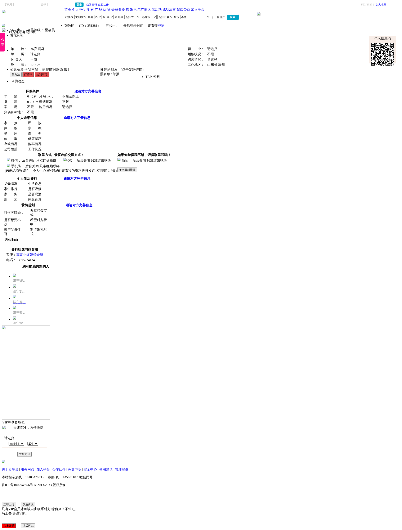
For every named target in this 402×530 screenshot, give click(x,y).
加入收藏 (381, 4)
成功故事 (169, 9)
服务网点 (27, 469)
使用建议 (106, 469)
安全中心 (90, 469)
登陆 (161, 25)
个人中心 (78, 9)
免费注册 (103, 4)
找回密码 (91, 4)
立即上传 (8, 504)
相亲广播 (140, 9)
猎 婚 (129, 9)
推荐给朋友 (109, 69)
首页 (67, 9)
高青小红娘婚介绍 (29, 254)
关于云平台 (10, 469)
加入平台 (197, 9)
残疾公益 (183, 9)
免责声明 (74, 469)
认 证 (107, 9)
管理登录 (121, 469)
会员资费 (118, 9)
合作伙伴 (59, 469)
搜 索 (90, 9)
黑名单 (105, 74)
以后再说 (28, 504)
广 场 (98, 9)
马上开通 (8, 525)
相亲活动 (155, 9)
